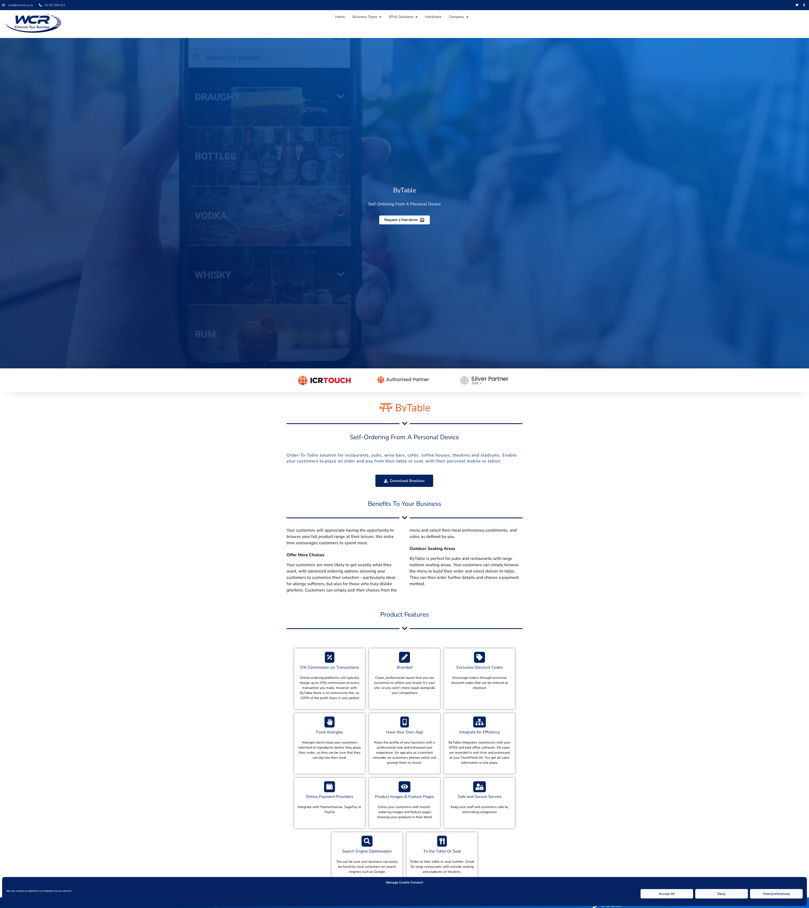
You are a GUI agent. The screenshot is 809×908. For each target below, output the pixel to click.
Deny (722, 894)
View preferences (776, 894)
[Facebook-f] (804, 5)
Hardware (433, 16)
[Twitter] (797, 5)
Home (340, 16)
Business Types (364, 16)
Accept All (667, 894)
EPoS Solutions (401, 16)
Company (456, 16)
